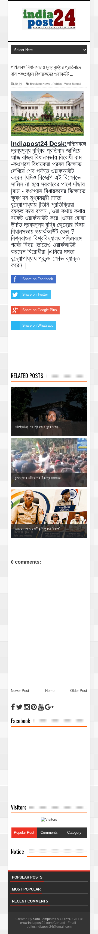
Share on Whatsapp (37, 325)
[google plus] (49, 707)
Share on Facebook (37, 279)
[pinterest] (34, 707)
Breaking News (40, 83)
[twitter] (19, 707)
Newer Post (20, 691)
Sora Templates (44, 919)
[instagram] (27, 707)
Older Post (78, 691)
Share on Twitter (35, 294)
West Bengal (72, 83)
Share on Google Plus (39, 310)
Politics (57, 83)
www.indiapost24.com (36, 923)
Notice (17, 851)
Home (49, 691)
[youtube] (41, 707)
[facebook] (13, 707)
